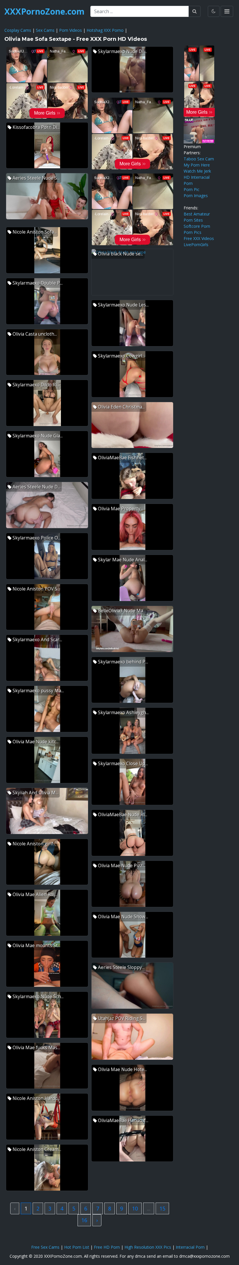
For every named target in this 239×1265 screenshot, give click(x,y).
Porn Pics (192, 232)
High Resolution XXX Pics (147, 1247)
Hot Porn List (76, 1247)
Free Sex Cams (45, 1247)
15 (162, 1208)
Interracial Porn (190, 1247)
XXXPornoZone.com (44, 11)
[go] (195, 11)
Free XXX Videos (199, 238)
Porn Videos (70, 30)
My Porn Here (197, 165)
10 (135, 1208)
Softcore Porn (197, 226)
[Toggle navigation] (227, 11)
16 (84, 1220)
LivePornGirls (196, 244)
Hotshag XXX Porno (105, 30)
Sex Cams (45, 30)
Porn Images (196, 195)
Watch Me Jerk (197, 171)
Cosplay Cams (17, 30)
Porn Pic (191, 189)
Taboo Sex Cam (199, 159)
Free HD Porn (107, 1247)
